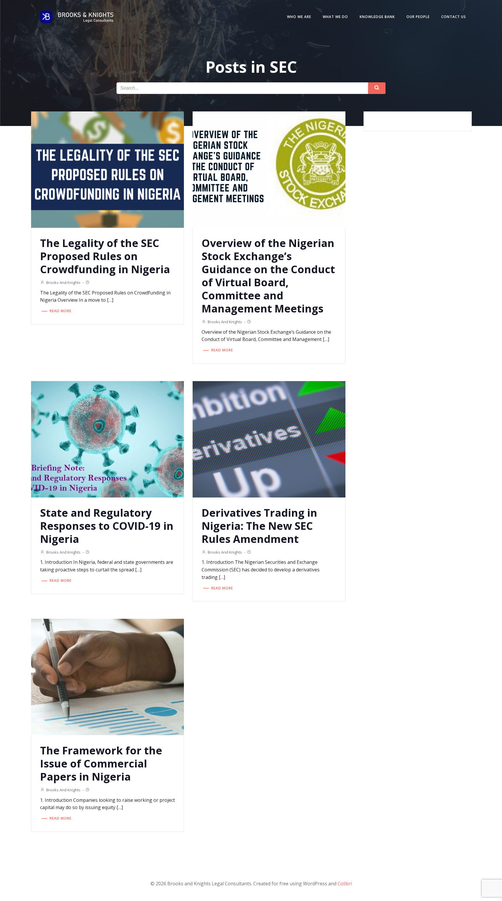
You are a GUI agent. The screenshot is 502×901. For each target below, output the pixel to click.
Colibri (345, 883)
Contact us (453, 16)
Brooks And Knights (63, 282)
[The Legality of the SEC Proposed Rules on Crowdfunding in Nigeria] (107, 169)
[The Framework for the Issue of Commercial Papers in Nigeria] (107, 676)
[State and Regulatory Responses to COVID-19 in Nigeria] (107, 439)
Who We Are (299, 16)
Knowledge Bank (377, 16)
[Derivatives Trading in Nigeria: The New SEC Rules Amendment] (269, 439)
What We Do (335, 16)
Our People (418, 16)
